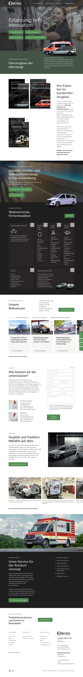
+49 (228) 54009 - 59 (27, 418)
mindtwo (71, 670)
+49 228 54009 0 (63, 645)
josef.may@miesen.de (25, 421)
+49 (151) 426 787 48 (28, 407)
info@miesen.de (65, 649)
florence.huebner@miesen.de (28, 409)
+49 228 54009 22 (64, 647)
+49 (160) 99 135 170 (28, 419)
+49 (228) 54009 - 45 (27, 406)
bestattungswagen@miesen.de (65, 663)
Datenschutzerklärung (65, 408)
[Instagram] (10, 671)
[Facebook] (13, 671)
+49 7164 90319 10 (64, 660)
